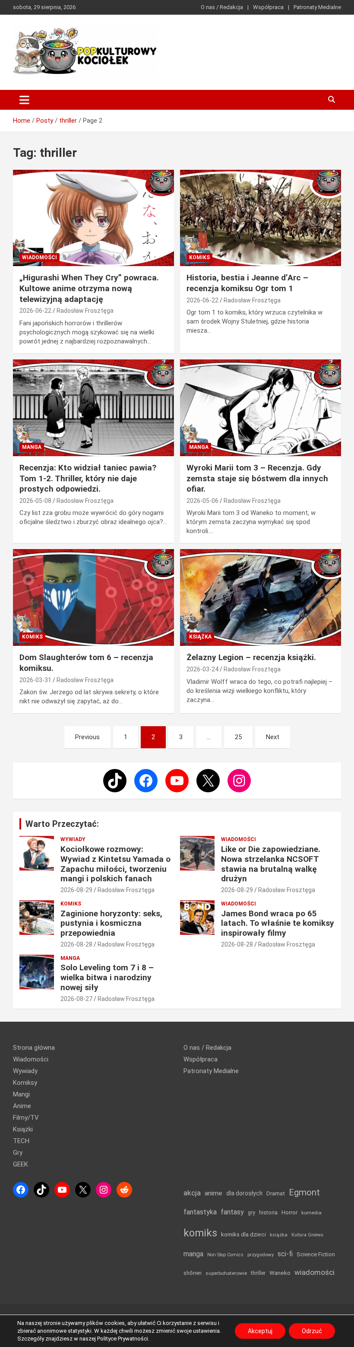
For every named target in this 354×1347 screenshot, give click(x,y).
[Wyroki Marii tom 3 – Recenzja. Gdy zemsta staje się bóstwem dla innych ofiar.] (260, 407)
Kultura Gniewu (307, 1235)
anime (213, 1193)
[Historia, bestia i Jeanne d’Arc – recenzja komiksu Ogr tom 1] (260, 218)
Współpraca (268, 7)
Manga (31, 447)
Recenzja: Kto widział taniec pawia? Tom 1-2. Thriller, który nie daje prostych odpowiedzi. (87, 478)
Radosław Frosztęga (85, 310)
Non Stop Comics (225, 1255)
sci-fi (285, 1254)
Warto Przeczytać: (62, 824)
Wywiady (72, 839)
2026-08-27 (76, 998)
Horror (289, 1212)
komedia (311, 1213)
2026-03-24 (202, 669)
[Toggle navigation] (24, 100)
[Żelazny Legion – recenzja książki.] (260, 597)
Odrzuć (312, 1331)
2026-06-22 (35, 310)
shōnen (192, 1273)
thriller (258, 1273)
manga (193, 1254)
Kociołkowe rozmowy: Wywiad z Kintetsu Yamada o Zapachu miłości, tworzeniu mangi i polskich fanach (115, 863)
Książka (200, 637)
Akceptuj (260, 1331)
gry (251, 1213)
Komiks (199, 257)
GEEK (20, 1164)
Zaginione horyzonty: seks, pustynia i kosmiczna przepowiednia (111, 923)
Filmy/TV (26, 1117)
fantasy (232, 1212)
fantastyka (200, 1212)
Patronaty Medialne (317, 7)
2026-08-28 (76, 944)
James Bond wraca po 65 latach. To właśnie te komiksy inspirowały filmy (277, 923)
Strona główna (34, 1048)
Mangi (21, 1094)
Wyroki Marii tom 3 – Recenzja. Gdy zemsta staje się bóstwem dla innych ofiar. (257, 478)
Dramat (275, 1193)
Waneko (280, 1273)
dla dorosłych (244, 1193)
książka (279, 1235)
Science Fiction (316, 1254)
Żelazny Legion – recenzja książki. (251, 657)
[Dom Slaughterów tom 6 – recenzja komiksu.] (93, 597)
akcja (192, 1192)
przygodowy (260, 1255)
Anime (22, 1106)
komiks (200, 1233)
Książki (23, 1129)
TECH (21, 1141)
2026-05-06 (202, 500)
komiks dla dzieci (243, 1234)
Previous (87, 737)
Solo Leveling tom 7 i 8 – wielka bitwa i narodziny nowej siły (107, 977)
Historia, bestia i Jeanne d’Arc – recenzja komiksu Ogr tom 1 (247, 283)
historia (268, 1212)
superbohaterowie (226, 1273)
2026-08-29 (76, 889)
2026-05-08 (35, 500)
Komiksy (25, 1082)
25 (238, 737)
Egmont (304, 1192)
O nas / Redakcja (222, 7)
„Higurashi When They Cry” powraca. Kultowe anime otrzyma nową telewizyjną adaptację (89, 288)
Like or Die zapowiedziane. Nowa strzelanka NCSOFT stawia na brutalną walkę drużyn (270, 863)
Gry (17, 1152)
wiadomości (314, 1272)
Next (272, 737)
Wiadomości (39, 257)
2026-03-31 (35, 680)
